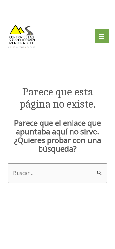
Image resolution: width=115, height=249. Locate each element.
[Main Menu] (102, 36)
